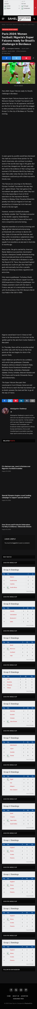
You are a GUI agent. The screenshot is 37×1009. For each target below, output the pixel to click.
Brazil (11, 645)
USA (8, 679)
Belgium (12, 786)
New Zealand (13, 789)
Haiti (11, 655)
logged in (15, 543)
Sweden (12, 752)
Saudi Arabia (13, 823)
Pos (4, 574)
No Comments (22, 51)
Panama (12, 858)
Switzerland (13, 614)
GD (27, 608)
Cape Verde (13, 820)
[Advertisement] (18, 135)
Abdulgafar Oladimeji (14, 48)
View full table (30, 591)
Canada (12, 611)
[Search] (34, 19)
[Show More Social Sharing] (33, 58)
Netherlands (13, 745)
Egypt (11, 779)
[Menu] (3, 19)
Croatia (12, 854)
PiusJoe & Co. (29, 1003)
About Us (16, 996)
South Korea (13, 580)
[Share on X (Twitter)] (16, 58)
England (12, 847)
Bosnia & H (13, 618)
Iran (11, 782)
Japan (11, 748)
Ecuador (12, 714)
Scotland (12, 652)
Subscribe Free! (18, 998)
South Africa (13, 587)
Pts (32, 608)
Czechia (12, 584)
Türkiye (9, 687)
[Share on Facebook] (6, 58)
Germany (12, 711)
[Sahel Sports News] (19, 18)
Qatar (11, 621)
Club (8, 574)
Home (3, 24)
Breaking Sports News (10, 29)
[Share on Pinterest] (26, 58)
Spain (11, 813)
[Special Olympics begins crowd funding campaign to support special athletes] (18, 483)
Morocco (12, 648)
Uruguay (12, 817)
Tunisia (12, 755)
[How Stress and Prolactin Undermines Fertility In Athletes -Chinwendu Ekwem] (18, 513)
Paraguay (9, 685)
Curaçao (12, 718)
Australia (9, 682)
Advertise (24, 996)
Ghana (12, 851)
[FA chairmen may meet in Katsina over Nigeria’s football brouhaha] (18, 454)
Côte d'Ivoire (13, 721)
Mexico (12, 577)
